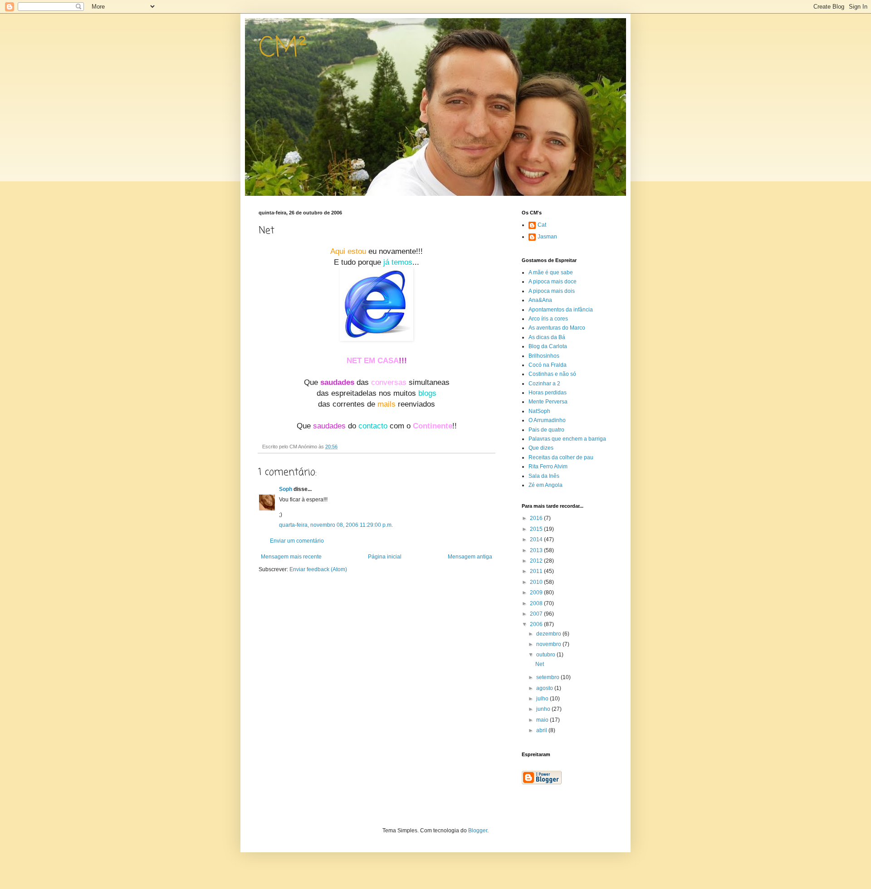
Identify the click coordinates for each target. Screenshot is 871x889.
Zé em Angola (545, 485)
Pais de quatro (546, 430)
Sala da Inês (543, 476)
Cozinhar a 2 (544, 383)
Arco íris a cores (548, 319)
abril (542, 730)
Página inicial (384, 557)
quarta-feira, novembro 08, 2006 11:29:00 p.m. (336, 525)
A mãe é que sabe (550, 272)
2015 (537, 529)
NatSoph (539, 411)
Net (539, 664)
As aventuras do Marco (556, 328)
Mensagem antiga (470, 557)
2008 (537, 603)
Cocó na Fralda (547, 365)
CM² (283, 48)
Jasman (547, 236)
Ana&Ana (540, 300)
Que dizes (540, 448)
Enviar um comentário (297, 541)
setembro (548, 677)
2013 (537, 550)
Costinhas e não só (552, 374)
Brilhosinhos (543, 356)
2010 (537, 582)
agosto (545, 688)
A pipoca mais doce (552, 281)
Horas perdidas (547, 392)
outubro (546, 654)
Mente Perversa (548, 401)
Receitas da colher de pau (560, 457)
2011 (537, 571)
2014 (537, 539)
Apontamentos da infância (560, 309)
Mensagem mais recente (291, 557)
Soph (285, 489)
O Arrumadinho (547, 420)
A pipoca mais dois (551, 291)
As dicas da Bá (546, 337)
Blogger (477, 830)
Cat (542, 225)
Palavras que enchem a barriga (567, 439)
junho (544, 709)
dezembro (549, 634)
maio (543, 720)
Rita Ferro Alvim (548, 466)
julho (543, 698)
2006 (537, 624)
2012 (537, 561)
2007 (537, 614)
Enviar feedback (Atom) (318, 569)
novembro (549, 644)
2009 (537, 592)
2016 (537, 518)
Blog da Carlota (547, 346)
